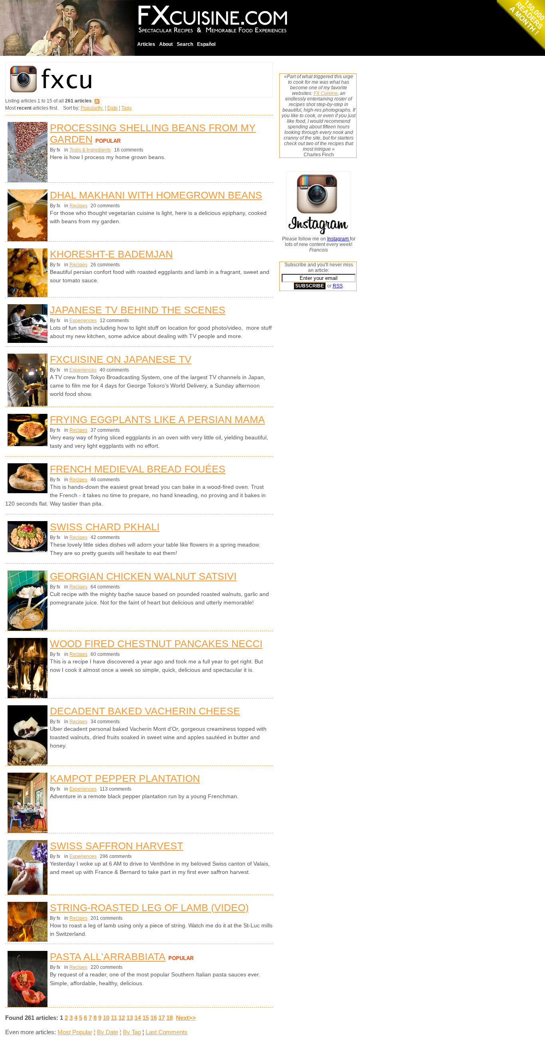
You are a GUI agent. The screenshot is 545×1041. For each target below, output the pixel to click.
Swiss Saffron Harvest (116, 845)
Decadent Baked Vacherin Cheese (145, 710)
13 (129, 1017)
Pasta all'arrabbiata (108, 956)
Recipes (78, 206)
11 (114, 1017)
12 (121, 1017)
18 (169, 1017)
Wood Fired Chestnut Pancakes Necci (156, 643)
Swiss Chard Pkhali (105, 526)
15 (145, 1017)
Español (206, 44)
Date (112, 108)
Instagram (338, 239)
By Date (107, 1032)
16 (153, 1017)
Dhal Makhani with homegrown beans (156, 195)
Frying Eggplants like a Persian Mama (157, 419)
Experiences (83, 320)
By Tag (132, 1032)
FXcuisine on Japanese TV (121, 359)
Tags (126, 108)
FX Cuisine (326, 93)
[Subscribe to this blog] (97, 101)
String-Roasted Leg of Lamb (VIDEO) (149, 907)
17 (161, 1017)
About (166, 44)
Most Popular (74, 1032)
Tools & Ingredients (90, 150)
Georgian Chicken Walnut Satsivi (143, 576)
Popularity (92, 108)
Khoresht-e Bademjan (111, 254)
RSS (338, 286)
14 (137, 1017)
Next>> (186, 1017)
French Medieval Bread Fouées (137, 468)
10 (106, 1017)
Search (185, 44)
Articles (146, 44)
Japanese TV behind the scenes (137, 309)
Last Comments (167, 1032)
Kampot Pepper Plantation (125, 778)
